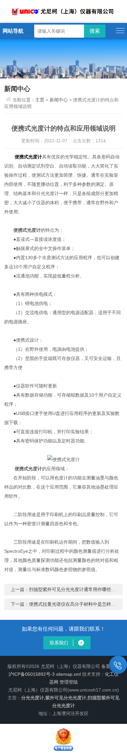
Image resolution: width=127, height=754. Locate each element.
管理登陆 (69, 682)
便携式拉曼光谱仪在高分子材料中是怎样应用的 (77, 604)
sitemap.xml (68, 674)
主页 (39, 99)
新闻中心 (58, 99)
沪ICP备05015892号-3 (31, 674)
